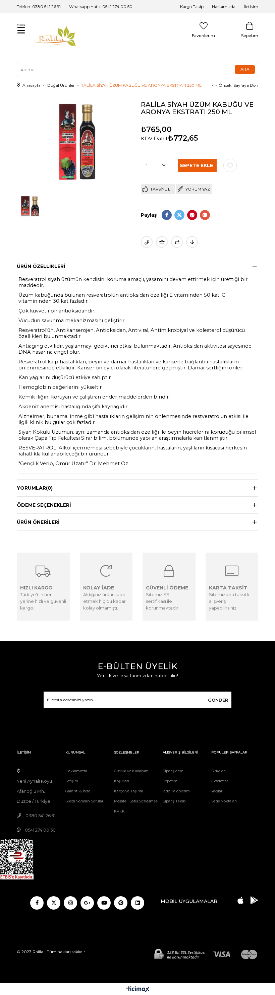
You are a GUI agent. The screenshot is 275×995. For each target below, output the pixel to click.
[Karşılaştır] (177, 242)
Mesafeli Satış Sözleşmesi (136, 801)
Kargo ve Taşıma (128, 791)
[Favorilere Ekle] (230, 165)
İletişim (251, 6)
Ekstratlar (219, 781)
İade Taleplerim (176, 791)
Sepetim (170, 781)
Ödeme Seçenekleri (44, 505)
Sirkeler (218, 771)
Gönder (218, 700)
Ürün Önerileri (38, 522)
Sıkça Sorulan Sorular (84, 801)
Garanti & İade (77, 791)
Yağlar (216, 791)
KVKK (119, 811)
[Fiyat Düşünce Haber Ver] (192, 242)
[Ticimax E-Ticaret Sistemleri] (138, 989)
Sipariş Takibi (174, 801)
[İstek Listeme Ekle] (162, 242)
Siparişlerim (173, 771)
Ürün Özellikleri (41, 266)
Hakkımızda (223, 6)
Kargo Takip (192, 6)
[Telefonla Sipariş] (147, 242)
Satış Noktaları (224, 801)
